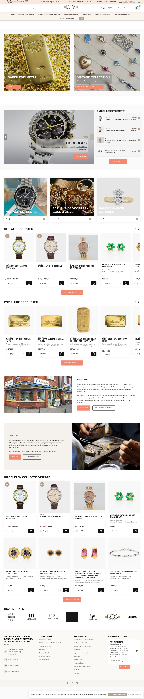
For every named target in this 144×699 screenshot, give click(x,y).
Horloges (86, 14)
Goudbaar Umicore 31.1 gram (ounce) (51, 340)
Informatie (113, 2)
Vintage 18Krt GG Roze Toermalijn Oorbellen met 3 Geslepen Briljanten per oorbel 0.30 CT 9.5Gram (88, 574)
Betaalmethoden (79, 663)
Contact (76, 670)
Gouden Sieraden (70, 14)
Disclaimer (77, 656)
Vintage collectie (122, 14)
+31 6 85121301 (13, 665)
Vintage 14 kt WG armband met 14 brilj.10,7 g (123, 573)
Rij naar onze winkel (103, 408)
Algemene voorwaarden (81, 653)
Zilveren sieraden (102, 14)
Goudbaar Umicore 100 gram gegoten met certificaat (83, 340)
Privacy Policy (78, 659)
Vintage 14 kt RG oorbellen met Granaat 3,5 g (52, 573)
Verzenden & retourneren (82, 666)
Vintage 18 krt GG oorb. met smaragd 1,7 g (114, 266)
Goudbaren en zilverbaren (82, 646)
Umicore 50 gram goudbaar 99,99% (18, 340)
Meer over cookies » (134, 694)
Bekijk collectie (70, 293)
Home (13, 14)
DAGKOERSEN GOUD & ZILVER (49, 14)
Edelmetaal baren (26, 14)
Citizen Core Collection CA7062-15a (17, 267)
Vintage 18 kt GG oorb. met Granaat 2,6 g (18, 573)
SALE (81, 18)
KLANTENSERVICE (32, 457)
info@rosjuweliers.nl (15, 671)
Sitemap (76, 673)
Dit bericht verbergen (117, 694)
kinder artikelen (67, 18)
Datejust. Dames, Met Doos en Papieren (82, 267)
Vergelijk (10, 283)
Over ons (99, 2)
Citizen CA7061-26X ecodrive (50, 266)
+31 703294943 (13, 659)
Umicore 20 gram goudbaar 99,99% (114, 340)
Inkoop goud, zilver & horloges (84, 639)
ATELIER (15, 457)
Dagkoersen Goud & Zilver (82, 643)
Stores (106, 2)
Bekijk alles (117, 162)
